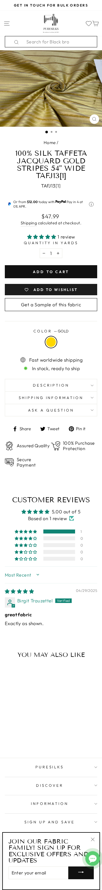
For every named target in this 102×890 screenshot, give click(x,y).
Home (50, 142)
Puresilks (49, 767)
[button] (42, 237)
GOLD (51, 342)
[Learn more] (91, 204)
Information (50, 803)
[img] (19, 591)
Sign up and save (49, 822)
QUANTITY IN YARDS (51, 243)
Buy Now (22, 736)
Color (51, 331)
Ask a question (51, 410)
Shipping (29, 222)
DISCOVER (49, 785)
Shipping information (51, 397)
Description (51, 385)
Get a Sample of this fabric (51, 304)
